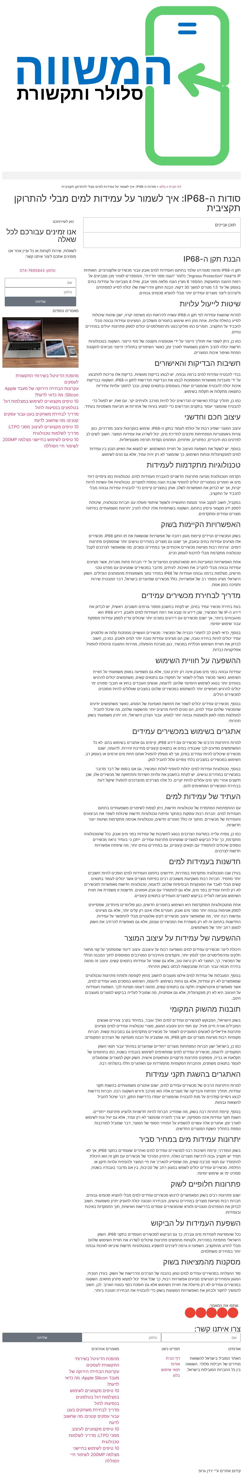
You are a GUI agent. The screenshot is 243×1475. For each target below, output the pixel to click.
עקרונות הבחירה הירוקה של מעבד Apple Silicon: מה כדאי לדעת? (92, 1378)
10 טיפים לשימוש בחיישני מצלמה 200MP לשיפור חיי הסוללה (94, 1454)
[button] (121, 175)
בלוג (162, 186)
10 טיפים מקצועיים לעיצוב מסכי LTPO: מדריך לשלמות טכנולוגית (94, 1435)
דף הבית (175, 186)
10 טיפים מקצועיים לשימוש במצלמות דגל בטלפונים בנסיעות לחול (94, 1397)
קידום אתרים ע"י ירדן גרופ (220, 1470)
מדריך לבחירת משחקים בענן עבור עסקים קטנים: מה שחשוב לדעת (91, 1416)
